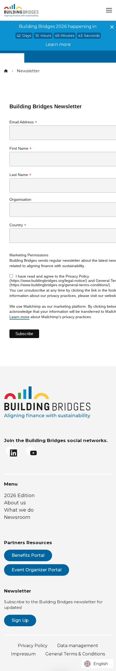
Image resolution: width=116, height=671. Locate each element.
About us (15, 503)
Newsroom (17, 517)
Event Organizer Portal (37, 569)
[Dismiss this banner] (112, 27)
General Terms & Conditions (75, 653)
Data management (77, 645)
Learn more (58, 44)
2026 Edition (19, 495)
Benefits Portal (28, 555)
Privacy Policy (32, 645)
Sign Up (20, 620)
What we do (19, 510)
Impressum (23, 653)
